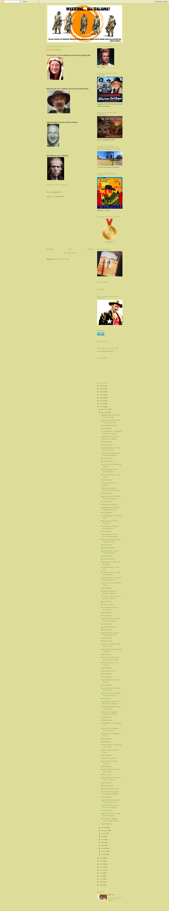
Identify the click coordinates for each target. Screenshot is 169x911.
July (102, 836)
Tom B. (112, 894)
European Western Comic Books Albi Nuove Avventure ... (111, 497)
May (103, 842)
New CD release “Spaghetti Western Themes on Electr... (110, 819)
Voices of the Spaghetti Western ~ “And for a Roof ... (111, 708)
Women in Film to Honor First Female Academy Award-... (110, 658)
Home (70, 249)
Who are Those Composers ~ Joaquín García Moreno (110, 713)
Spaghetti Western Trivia (108, 627)
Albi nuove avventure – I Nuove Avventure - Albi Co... (111, 597)
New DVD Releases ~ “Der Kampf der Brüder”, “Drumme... (111, 432)
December (104, 409)
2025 (101, 389)
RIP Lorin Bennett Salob (108, 758)
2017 (101, 861)
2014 (101, 870)
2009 (101, 885)
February (104, 851)
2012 (101, 876)
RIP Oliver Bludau (106, 630)
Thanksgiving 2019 (107, 445)
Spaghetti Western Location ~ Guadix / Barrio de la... (110, 634)
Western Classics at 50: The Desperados (109, 522)
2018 (101, 858)
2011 (101, 879)
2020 (101, 404)
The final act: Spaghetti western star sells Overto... (110, 645)
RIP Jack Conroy (106, 774)
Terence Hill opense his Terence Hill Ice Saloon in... (110, 449)
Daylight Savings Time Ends (110, 789)
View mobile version (70, 253)
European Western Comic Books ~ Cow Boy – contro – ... (111, 778)
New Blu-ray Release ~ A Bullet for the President (111, 573)
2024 (101, 392)
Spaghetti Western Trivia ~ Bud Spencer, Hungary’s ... (110, 814)
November (104, 412)
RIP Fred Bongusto (107, 720)
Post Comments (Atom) (62, 259)
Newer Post (50, 249)
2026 (101, 386)
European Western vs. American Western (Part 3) (110, 689)
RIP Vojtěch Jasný (106, 616)
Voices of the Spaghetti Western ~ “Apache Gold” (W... (111, 540)
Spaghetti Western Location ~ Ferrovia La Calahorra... (110, 806)
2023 (101, 395)
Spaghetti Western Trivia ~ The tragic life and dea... (110, 416)
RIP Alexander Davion (108, 559)
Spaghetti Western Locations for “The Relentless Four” (111, 421)
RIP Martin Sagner (106, 641)
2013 (101, 873)
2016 (101, 864)
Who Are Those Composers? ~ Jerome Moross (110, 608)
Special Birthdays (106, 428)
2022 (101, 398)
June (103, 839)
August (103, 833)
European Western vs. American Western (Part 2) (110, 770)
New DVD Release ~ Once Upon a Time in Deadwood (111, 579)
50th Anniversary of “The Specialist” (109, 484)
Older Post (90, 249)
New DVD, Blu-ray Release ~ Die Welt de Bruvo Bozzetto (111, 702)
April (103, 845)
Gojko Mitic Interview (108, 671)
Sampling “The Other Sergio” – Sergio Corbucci (110, 729)
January (104, 854)
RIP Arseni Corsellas (107, 604)
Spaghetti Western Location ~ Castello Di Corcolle (110, 552)
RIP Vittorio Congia (107, 461)
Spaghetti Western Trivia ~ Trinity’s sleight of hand (109, 535)
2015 (101, 867)
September (104, 830)
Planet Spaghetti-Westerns (105, 351)
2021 (101, 401)
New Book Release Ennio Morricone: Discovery (109, 592)
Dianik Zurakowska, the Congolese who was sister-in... (111, 489)
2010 (101, 882)
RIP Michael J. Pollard (108, 548)
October (104, 827)
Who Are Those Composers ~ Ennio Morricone (110, 527)
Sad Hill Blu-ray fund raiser (109, 504)
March (103, 848)
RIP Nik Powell (105, 742)
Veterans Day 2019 (107, 677)
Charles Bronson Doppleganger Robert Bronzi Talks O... (110, 454)
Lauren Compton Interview (109, 425)
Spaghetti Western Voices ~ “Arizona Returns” (109, 470)
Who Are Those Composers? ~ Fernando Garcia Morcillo (110, 793)
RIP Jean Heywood (107, 786)
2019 (101, 407)
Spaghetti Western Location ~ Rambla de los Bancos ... (110, 437)
